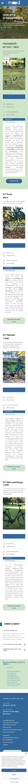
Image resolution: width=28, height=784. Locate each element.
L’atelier (5, 744)
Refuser (14, 774)
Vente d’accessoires (9, 732)
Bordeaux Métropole (12, 685)
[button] (26, 753)
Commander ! (14, 181)
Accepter (14, 770)
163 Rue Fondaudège (11, 711)
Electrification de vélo (9, 725)
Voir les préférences (14, 778)
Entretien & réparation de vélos (12, 729)
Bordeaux (6, 714)
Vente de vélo (7, 727)
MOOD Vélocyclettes (14, 782)
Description (8, 119)
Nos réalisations (8, 740)
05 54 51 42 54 (9, 705)
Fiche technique (10, 122)
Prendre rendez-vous (14, 320)
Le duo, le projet (8, 742)
